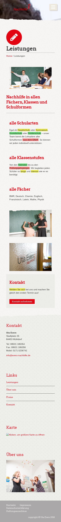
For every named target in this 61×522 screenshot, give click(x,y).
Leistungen (12, 382)
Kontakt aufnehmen (22, 301)
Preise (9, 397)
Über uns (11, 389)
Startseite (11, 505)
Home (9, 56)
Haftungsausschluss (16, 511)
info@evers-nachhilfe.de (18, 355)
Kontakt (17, 282)
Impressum (25, 505)
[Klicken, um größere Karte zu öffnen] (25, 434)
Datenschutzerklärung (17, 508)
